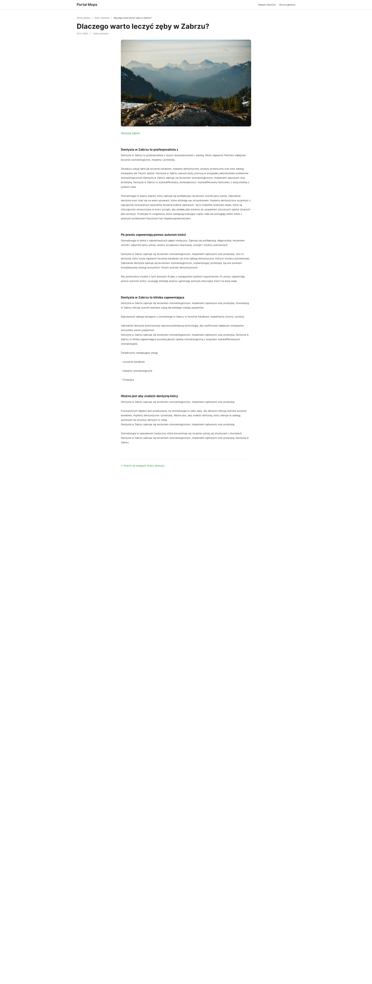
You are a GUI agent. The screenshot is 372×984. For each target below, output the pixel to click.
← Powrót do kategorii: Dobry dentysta (142, 465)
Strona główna (287, 4)
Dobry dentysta (102, 18)
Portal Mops (87, 4)
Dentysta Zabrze (130, 133)
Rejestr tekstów (267, 4)
